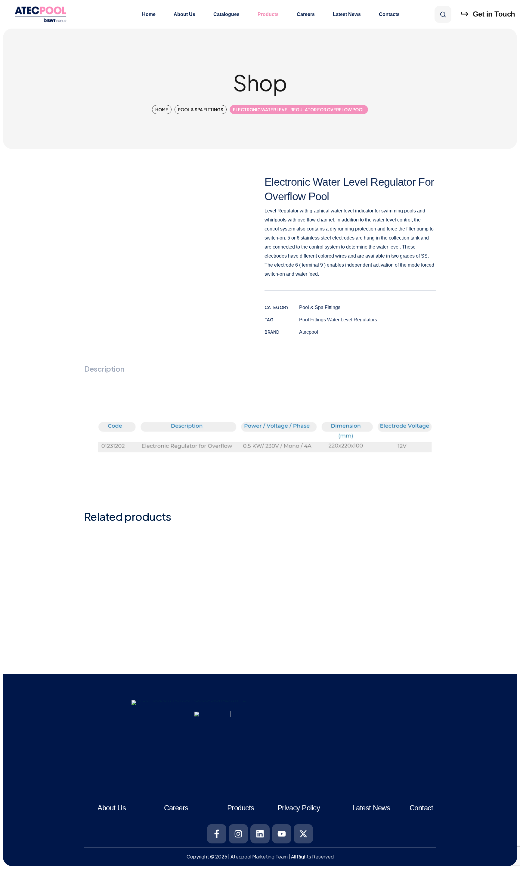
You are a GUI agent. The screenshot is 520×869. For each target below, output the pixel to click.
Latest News (371, 808)
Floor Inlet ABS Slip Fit (211, 622)
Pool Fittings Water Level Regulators (338, 319)
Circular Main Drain (365, 548)
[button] (443, 14)
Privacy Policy (298, 808)
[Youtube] (281, 833)
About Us (112, 808)
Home (161, 109)
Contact (421, 808)
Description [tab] (104, 368)
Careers (176, 808)
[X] (303, 833)
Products (240, 808)
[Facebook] (216, 833)
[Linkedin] (260, 833)
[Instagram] (238, 833)
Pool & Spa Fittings (200, 109)
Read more (143, 600)
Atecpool (308, 332)
